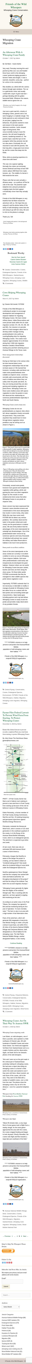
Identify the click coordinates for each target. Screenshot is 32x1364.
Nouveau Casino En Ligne (18, 262)
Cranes (22, 270)
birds (4, 1214)
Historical (5, 1330)
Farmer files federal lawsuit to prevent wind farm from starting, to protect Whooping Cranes (16, 716)
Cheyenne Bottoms (21, 995)
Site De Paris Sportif (18, 257)
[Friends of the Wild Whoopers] (16, 20)
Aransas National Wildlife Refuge (16, 1211)
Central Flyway (10, 689)
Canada (7, 270)
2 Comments (9, 283)
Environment (7, 695)
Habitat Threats (6, 1328)
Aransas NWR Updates (9, 1320)
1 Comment (8, 1011)
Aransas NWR (17, 1096)
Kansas (18, 1003)
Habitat (16, 698)
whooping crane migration (11, 701)
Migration (22, 698)
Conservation (15, 270)
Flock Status (6, 1325)
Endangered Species (9, 272)
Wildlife (24, 281)
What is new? (6, 1346)
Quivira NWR (7, 1006)
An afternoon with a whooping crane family (14, 53)
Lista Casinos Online (18, 264)
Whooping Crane (8, 278)
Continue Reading (16, 943)
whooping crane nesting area (11, 1349)
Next (25, 1236)
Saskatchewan (18, 275)
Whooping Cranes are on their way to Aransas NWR (15, 1022)
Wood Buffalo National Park (10, 1351)
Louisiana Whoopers (8, 1336)
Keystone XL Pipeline (8, 1333)
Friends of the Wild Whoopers (16, 5)
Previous (6, 1236)
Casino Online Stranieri (18, 259)
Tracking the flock (7, 1343)
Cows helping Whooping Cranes (14, 294)
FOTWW (15, 695)
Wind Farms (25, 1009)
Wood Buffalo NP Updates (10, 1354)
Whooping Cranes (16, 281)
